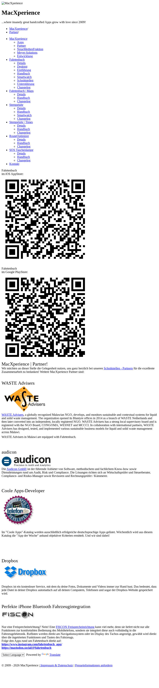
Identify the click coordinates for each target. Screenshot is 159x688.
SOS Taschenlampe (21, 150)
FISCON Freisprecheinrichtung (75, 627)
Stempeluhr (16, 104)
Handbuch (23, 73)
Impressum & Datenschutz (56, 665)
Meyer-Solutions (27, 52)
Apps (20, 42)
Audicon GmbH (17, 469)
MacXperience (18, 28)
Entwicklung (25, 56)
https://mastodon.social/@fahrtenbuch (26, 647)
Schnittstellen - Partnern (118, 368)
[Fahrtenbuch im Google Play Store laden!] (45, 359)
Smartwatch (24, 77)
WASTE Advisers (12, 414)
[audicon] (26, 465)
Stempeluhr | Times (21, 122)
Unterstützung (25, 84)
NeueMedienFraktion (30, 49)
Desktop (22, 66)
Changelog (23, 87)
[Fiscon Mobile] (18, 620)
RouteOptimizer (19, 136)
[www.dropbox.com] (25, 579)
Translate (54, 654)
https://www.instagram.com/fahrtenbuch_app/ (32, 644)
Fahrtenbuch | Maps (21, 90)
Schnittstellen (25, 80)
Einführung (24, 70)
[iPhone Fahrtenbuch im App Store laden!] (45, 261)
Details (21, 63)
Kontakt (14, 163)
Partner (13, 32)
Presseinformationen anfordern (93, 665)
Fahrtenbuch (17, 59)
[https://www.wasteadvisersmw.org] (25, 411)
